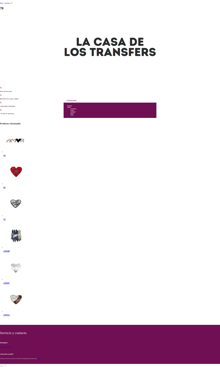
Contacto (69, 105)
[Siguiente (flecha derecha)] (2, 366)
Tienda (69, 107)
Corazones (73, 108)
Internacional (71, 100)
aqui (38, 358)
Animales (73, 111)
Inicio (1, 3)
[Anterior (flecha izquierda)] (0, 366)
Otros (71, 115)
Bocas (72, 113)
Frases (72, 110)
